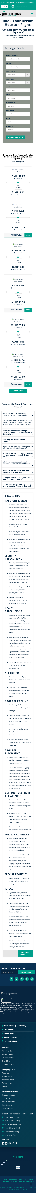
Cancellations (7, 1105)
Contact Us (6, 1098)
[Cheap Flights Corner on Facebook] (3, 1143)
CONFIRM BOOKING (14, 137)
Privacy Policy (7, 1076)
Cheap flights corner (25, 953)
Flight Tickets (7, 1051)
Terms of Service (8, 1080)
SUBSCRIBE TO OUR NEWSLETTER (13, 968)
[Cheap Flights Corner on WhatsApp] (13, 1143)
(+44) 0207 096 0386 (8, 2)
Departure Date (11, 71)
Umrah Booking (8, 1058)
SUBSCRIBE (27, 972)
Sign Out (25, 6)
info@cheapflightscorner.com (25, 2)
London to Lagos (8, 1064)
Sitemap (5, 1086)
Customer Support (8, 1095)
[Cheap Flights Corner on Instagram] (6, 1143)
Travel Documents (8, 1102)
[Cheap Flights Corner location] (16, 1143)
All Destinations (7, 1054)
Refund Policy (7, 1083)
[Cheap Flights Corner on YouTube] (10, 1143)
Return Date (10, 79)
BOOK (28, 235)
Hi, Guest (17, 6)
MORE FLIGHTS (18, 391)
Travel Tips (6, 1061)
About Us (5, 1073)
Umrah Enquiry (7, 1108)
